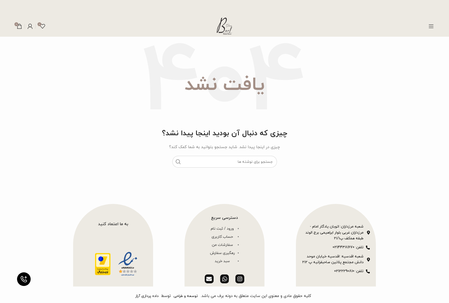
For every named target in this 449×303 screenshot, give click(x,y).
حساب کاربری (222, 236)
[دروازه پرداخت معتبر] (103, 263)
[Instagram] (239, 278)
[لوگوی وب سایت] (224, 25)
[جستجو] (178, 162)
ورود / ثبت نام (222, 228)
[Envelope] (209, 278)
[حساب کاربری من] (30, 26)
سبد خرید (222, 261)
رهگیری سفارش (222, 253)
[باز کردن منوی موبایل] (431, 26)
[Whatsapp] (224, 278)
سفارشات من (222, 244)
